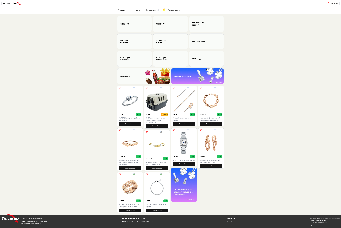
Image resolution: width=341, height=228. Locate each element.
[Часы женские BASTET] (184, 143)
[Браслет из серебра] (157, 187)
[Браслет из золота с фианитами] (130, 143)
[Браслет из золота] (211, 100)
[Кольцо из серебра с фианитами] (130, 100)
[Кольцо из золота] (130, 187)
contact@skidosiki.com (145, 221)
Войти (336, 3)
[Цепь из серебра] (184, 100)
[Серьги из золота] (211, 143)
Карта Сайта (313, 225)
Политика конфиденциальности (318, 220)
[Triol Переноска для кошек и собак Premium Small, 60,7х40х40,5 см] (157, 100)
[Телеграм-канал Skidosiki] (231, 221)
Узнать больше (130, 124)
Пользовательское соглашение (318, 222)
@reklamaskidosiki (128, 221)
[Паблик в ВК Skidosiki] (228, 221)
